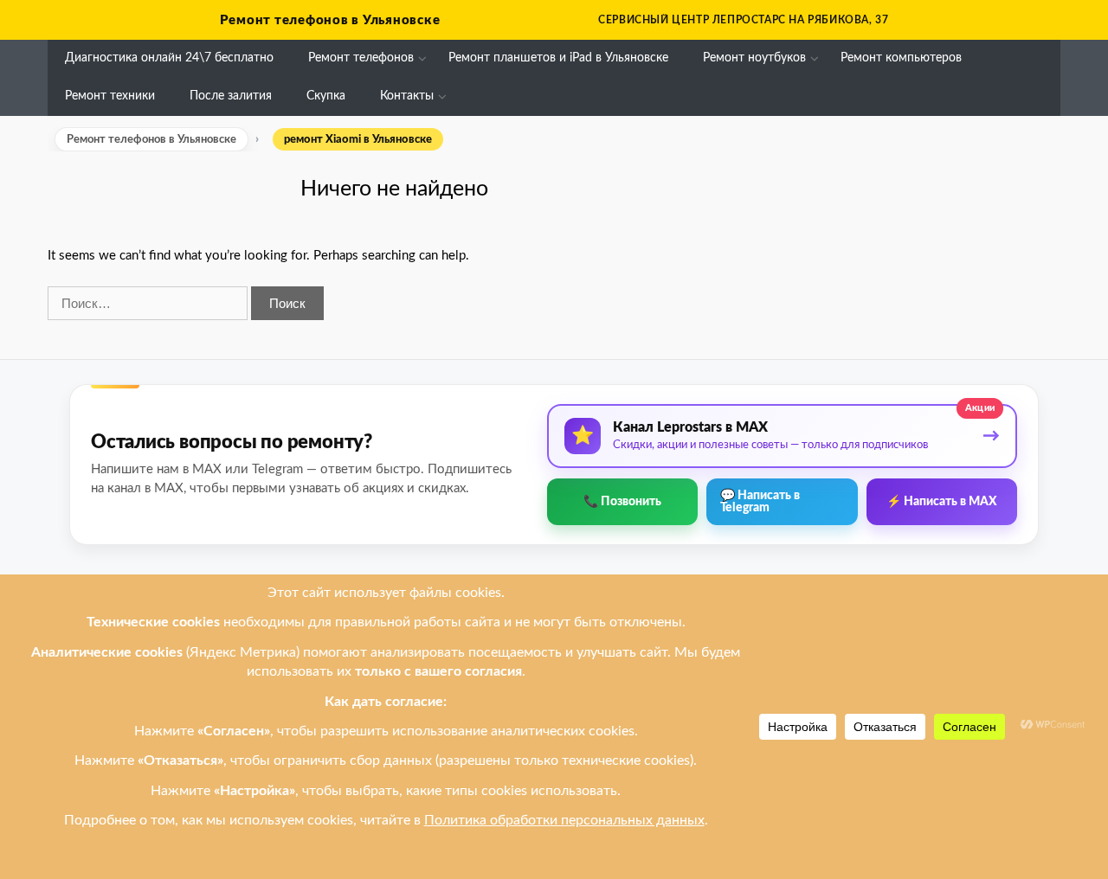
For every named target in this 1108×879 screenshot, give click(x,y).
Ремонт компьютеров (901, 58)
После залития (231, 96)
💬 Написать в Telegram (760, 502)
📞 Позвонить (622, 502)
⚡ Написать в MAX (941, 502)
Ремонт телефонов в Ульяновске (330, 20)
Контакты (407, 96)
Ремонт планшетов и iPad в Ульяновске (558, 58)
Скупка (325, 96)
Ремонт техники (110, 96)
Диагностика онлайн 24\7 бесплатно (169, 58)
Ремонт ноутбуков (754, 58)
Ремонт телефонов (361, 58)
